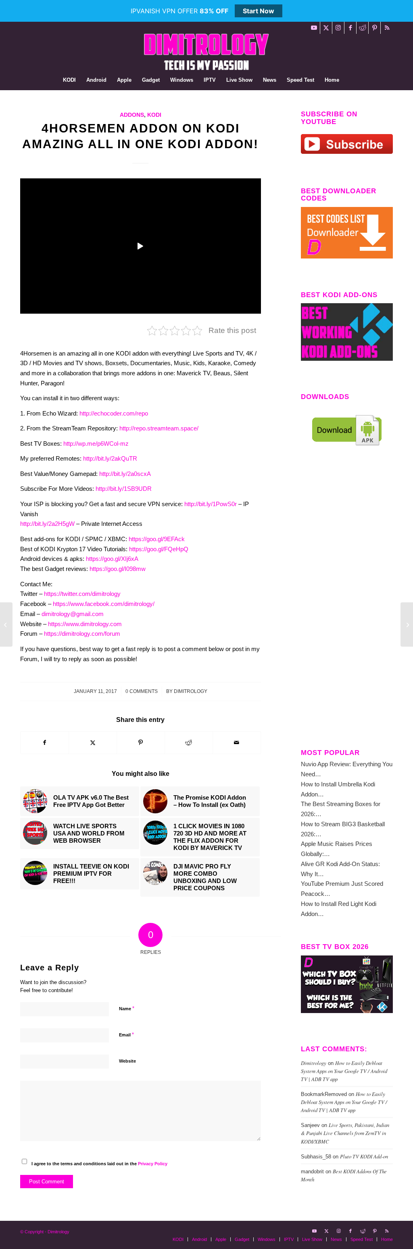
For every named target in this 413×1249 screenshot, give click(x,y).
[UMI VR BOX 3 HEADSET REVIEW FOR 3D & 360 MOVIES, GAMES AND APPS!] (6, 624)
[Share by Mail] (237, 743)
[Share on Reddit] (189, 743)
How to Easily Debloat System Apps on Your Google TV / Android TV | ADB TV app (344, 1070)
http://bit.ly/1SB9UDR (124, 488)
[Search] (349, 80)
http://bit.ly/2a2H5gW (47, 523)
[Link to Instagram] (338, 28)
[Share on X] (93, 743)
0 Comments (141, 691)
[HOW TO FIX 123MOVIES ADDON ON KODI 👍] (406, 624)
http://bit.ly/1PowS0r (210, 503)
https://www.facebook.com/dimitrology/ (103, 603)
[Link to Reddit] (362, 28)
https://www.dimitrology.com (85, 623)
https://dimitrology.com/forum (82, 633)
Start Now (258, 11)
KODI (154, 115)
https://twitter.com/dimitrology (82, 593)
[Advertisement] (347, 604)
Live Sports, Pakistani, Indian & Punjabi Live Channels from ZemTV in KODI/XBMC (345, 1132)
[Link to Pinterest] (374, 28)
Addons (132, 115)
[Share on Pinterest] (141, 743)
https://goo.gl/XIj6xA (112, 558)
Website (127, 1061)
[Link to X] (326, 28)
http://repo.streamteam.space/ (158, 428)
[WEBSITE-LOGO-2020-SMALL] (206, 52)
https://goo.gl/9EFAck (157, 539)
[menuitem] (69, 80)
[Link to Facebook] (350, 28)
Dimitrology (190, 691)
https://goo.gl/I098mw (118, 568)
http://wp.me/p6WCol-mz (96, 443)
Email (126, 1035)
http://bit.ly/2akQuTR (110, 458)
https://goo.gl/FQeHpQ (158, 549)
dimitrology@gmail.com (73, 613)
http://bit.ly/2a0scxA (125, 473)
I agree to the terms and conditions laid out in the (99, 1163)
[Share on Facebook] (45, 743)
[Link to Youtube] (314, 28)
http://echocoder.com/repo (113, 413)
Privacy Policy (152, 1163)
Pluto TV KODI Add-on (364, 1156)
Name (126, 1008)
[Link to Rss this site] (387, 28)
